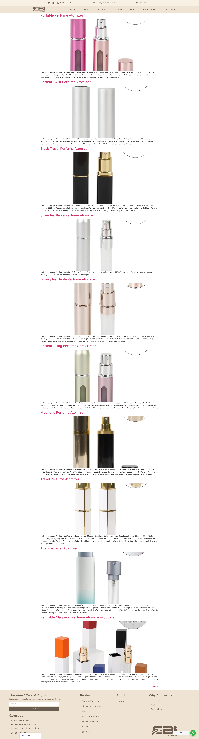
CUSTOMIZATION (150, 9)
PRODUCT (102, 9)
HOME (73, 9)
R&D (120, 9)
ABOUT (87, 9)
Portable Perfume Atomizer (61, 15)
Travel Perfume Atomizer (59, 479)
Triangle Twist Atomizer (59, 548)
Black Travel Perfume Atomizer (64, 149)
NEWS (132, 9)
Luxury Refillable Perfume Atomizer (68, 279)
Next (156, 686)
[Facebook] (16, 733)
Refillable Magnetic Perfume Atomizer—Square (77, 617)
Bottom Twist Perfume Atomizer (65, 82)
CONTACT (170, 9)
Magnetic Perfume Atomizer (62, 412)
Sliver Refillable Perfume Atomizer (67, 215)
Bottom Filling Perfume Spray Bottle (68, 346)
